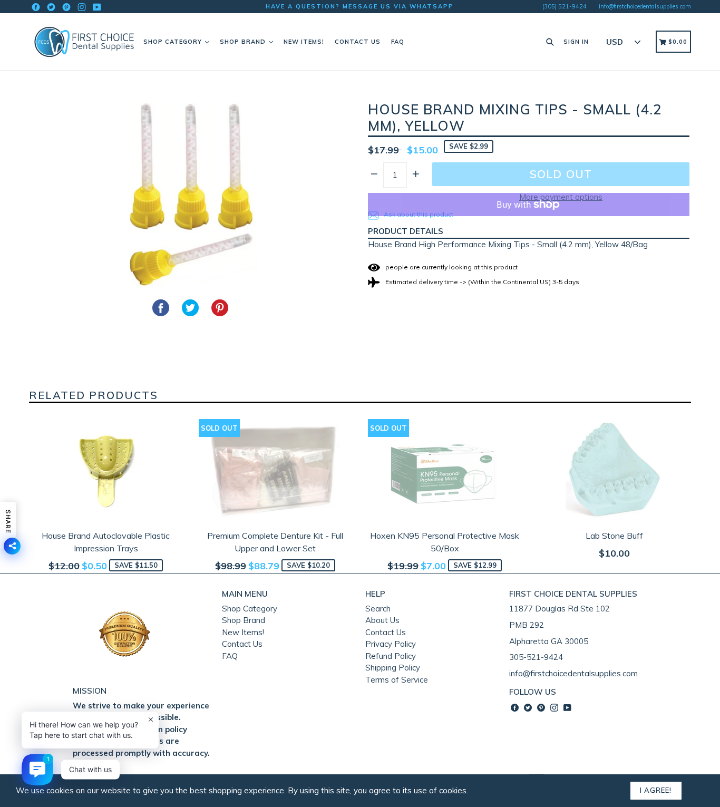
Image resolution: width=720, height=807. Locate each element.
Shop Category (173, 41)
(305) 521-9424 (564, 6)
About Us (382, 620)
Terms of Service (396, 680)
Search (378, 609)
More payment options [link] (560, 197)
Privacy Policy (390, 644)
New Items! (304, 41)
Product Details (405, 231)
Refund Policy (390, 656)
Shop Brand (244, 41)
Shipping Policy (392, 668)
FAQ (397, 41)
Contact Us (358, 41)
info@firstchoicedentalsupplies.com (645, 6)
